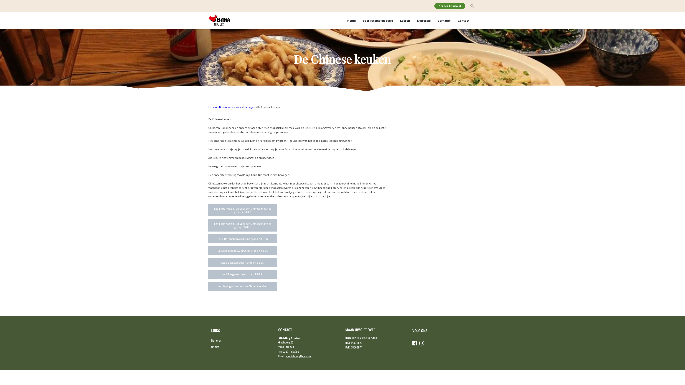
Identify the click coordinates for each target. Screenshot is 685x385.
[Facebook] (414, 343)
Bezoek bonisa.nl (450, 5)
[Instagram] (421, 343)
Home (351, 21)
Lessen (405, 21)
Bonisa (215, 347)
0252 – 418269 (291, 352)
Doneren (216, 340)
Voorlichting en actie (378, 21)
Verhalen (444, 21)
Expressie (424, 21)
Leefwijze (249, 107)
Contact (464, 21)
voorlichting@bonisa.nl (298, 357)
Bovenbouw (226, 107)
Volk (238, 107)
